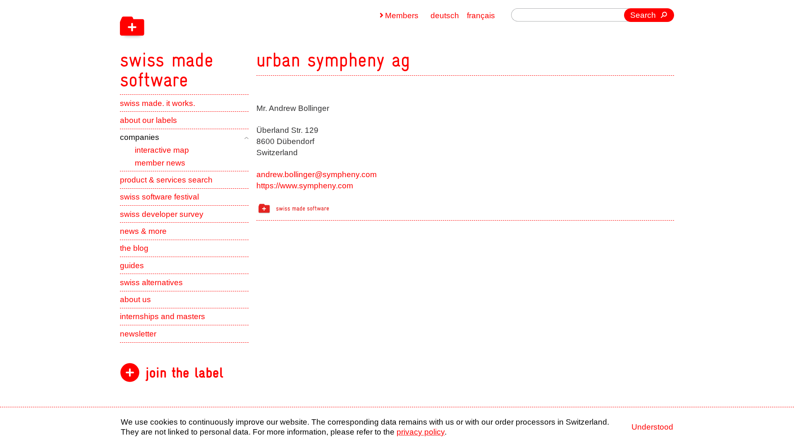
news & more (143, 231)
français (481, 15)
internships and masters (162, 316)
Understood (652, 427)
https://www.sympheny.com (304, 185)
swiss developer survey (161, 214)
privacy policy (421, 432)
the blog (134, 248)
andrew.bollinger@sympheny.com (316, 174)
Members (402, 15)
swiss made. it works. (157, 103)
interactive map (162, 150)
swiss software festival (159, 196)
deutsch (444, 15)
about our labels (148, 120)
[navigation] (219, 44)
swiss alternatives (151, 282)
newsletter (138, 333)
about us (135, 299)
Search (643, 15)
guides (132, 265)
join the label (184, 372)
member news (160, 163)
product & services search (166, 179)
